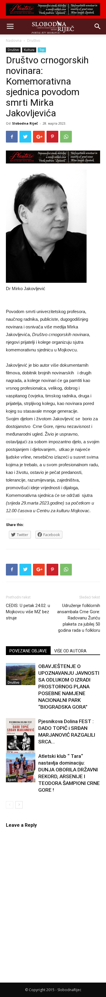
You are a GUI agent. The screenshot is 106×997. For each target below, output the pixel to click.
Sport (12, 780)
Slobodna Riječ (25, 123)
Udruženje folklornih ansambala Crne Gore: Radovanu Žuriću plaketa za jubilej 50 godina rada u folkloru (78, 618)
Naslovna (13, 40)
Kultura (29, 50)
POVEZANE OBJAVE (28, 651)
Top (41, 50)
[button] (98, 26)
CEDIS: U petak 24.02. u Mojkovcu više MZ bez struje (28, 612)
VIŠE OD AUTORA (70, 651)
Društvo (33, 40)
